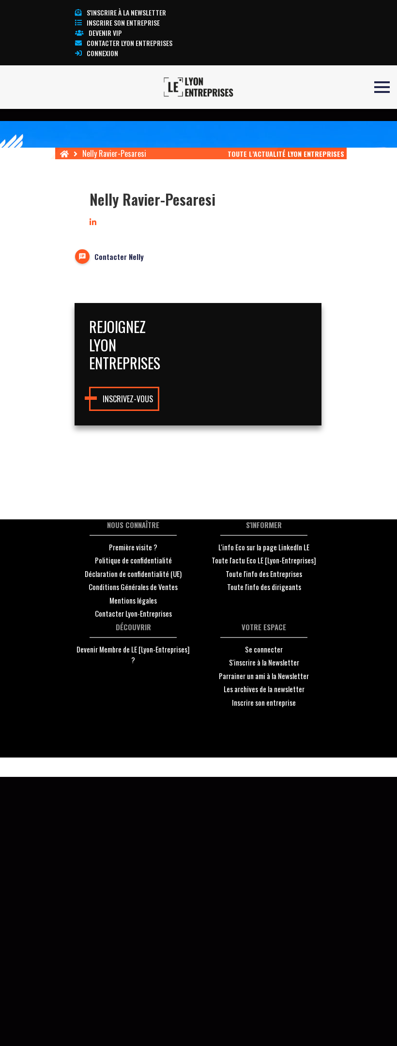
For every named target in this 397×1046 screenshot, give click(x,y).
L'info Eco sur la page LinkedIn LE (263, 547)
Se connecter (264, 649)
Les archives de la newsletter (264, 688)
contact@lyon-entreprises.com (261, 767)
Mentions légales (133, 600)
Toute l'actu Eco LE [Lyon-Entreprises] (264, 560)
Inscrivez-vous (128, 399)
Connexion (102, 53)
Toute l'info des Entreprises (264, 573)
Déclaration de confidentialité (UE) (133, 573)
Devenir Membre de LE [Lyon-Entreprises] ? (133, 655)
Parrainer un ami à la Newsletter (264, 675)
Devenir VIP (105, 33)
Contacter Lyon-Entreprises (133, 613)
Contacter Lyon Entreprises (129, 43)
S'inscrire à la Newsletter (264, 662)
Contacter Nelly (119, 256)
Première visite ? (133, 547)
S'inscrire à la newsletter (126, 12)
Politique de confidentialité (133, 560)
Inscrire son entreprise (123, 22)
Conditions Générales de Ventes (133, 586)
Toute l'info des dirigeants (264, 586)
